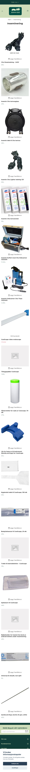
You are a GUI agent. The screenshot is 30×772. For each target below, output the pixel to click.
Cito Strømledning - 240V (10, 62)
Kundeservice (6, 744)
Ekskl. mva (14, 2)
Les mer (4, 748)
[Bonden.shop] (15, 11)
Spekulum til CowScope (9, 602)
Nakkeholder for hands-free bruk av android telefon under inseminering (13, 635)
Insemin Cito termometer (10, 219)
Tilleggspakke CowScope (10, 371)
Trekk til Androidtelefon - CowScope (14, 563)
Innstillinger (15, 767)
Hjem (9, 19)
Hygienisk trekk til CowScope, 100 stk (14, 492)
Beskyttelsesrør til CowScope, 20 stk (13, 531)
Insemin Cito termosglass (10, 101)
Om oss (3, 739)
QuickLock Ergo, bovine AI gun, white (14, 715)
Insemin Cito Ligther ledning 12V (12, 179)
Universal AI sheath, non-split (11, 675)
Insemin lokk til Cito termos (10, 140)
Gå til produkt (15, 336)
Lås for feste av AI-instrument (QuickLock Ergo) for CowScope (12, 452)
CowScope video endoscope (11, 339)
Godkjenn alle (15, 763)
